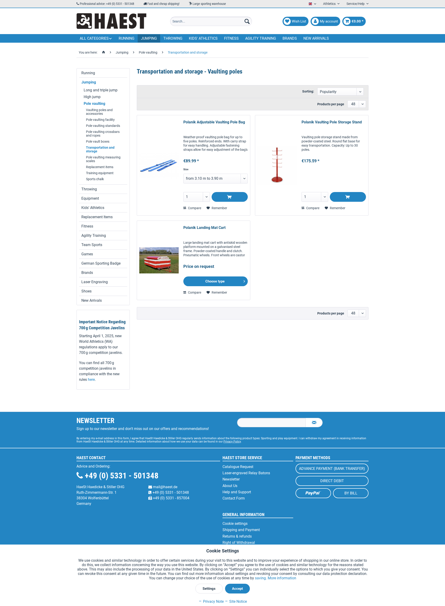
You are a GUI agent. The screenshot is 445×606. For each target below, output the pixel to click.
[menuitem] (211, 21)
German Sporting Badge (101, 263)
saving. (261, 578)
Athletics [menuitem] (329, 4)
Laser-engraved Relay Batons (246, 473)
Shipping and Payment (241, 530)
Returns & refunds (237, 536)
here (91, 379)
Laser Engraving (94, 282)
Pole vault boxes (97, 141)
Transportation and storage (100, 149)
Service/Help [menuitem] (355, 4)
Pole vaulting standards (103, 126)
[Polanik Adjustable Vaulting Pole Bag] (159, 165)
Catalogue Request (237, 467)
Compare (194, 208)
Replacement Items (97, 217)
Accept (237, 589)
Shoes (86, 291)
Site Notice (237, 601)
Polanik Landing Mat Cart (204, 227)
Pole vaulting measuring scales (103, 159)
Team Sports (91, 245)
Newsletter (231, 479)
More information (282, 578)
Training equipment (100, 173)
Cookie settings (235, 523)
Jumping (88, 82)
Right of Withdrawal (238, 542)
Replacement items (99, 167)
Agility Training (93, 235)
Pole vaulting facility (100, 120)
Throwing (89, 189)
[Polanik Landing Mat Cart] (159, 260)
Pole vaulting (94, 103)
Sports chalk (95, 179)
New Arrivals (91, 300)
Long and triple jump (101, 90)
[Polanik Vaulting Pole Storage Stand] (277, 165)
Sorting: (308, 91)
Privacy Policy (232, 441)
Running (88, 73)
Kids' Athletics (92, 207)
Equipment (90, 198)
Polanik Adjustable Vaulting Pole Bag (214, 122)
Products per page (330, 104)
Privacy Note (213, 601)
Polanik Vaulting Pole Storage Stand (332, 122)
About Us (229, 486)
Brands (87, 272)
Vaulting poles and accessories (99, 111)
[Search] (247, 21)
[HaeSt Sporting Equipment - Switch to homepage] (111, 21)
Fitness (87, 226)
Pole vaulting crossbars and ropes (103, 133)
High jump (92, 97)
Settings (209, 589)
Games (87, 254)
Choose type (215, 281)
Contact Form (233, 498)
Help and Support (236, 492)
